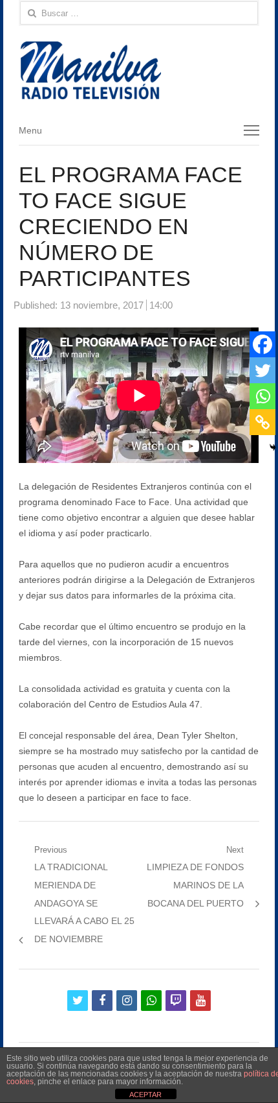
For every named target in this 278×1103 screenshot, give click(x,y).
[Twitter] (262, 370)
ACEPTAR (145, 1094)
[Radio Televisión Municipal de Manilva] (139, 70)
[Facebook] (262, 344)
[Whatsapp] (262, 396)
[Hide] (273, 447)
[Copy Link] (262, 422)
